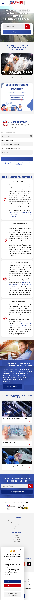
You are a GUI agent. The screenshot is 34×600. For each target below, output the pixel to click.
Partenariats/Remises (17, 523)
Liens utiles (17, 525)
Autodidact (17, 535)
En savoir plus (12, 386)
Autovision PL (17, 539)
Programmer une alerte (17, 159)
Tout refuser (12, 586)
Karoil (17, 537)
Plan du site (17, 529)
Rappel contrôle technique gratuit (17, 521)
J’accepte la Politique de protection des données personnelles (18, 163)
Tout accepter (13, 582)
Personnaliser (13, 590)
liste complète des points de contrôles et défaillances (20, 284)
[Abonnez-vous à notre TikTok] (29, 564)
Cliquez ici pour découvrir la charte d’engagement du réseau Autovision (20, 214)
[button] (12, 77)
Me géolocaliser (18, 32)
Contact (17, 527)
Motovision (17, 541)
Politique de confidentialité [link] (13, 594)
